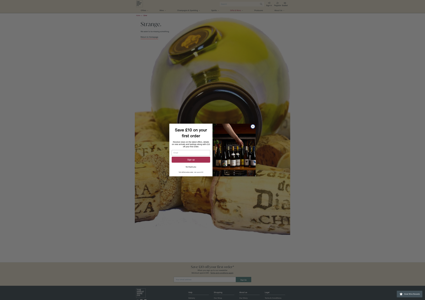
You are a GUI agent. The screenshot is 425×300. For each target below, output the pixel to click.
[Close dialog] (253, 126)
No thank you (191, 167)
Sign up (191, 159)
